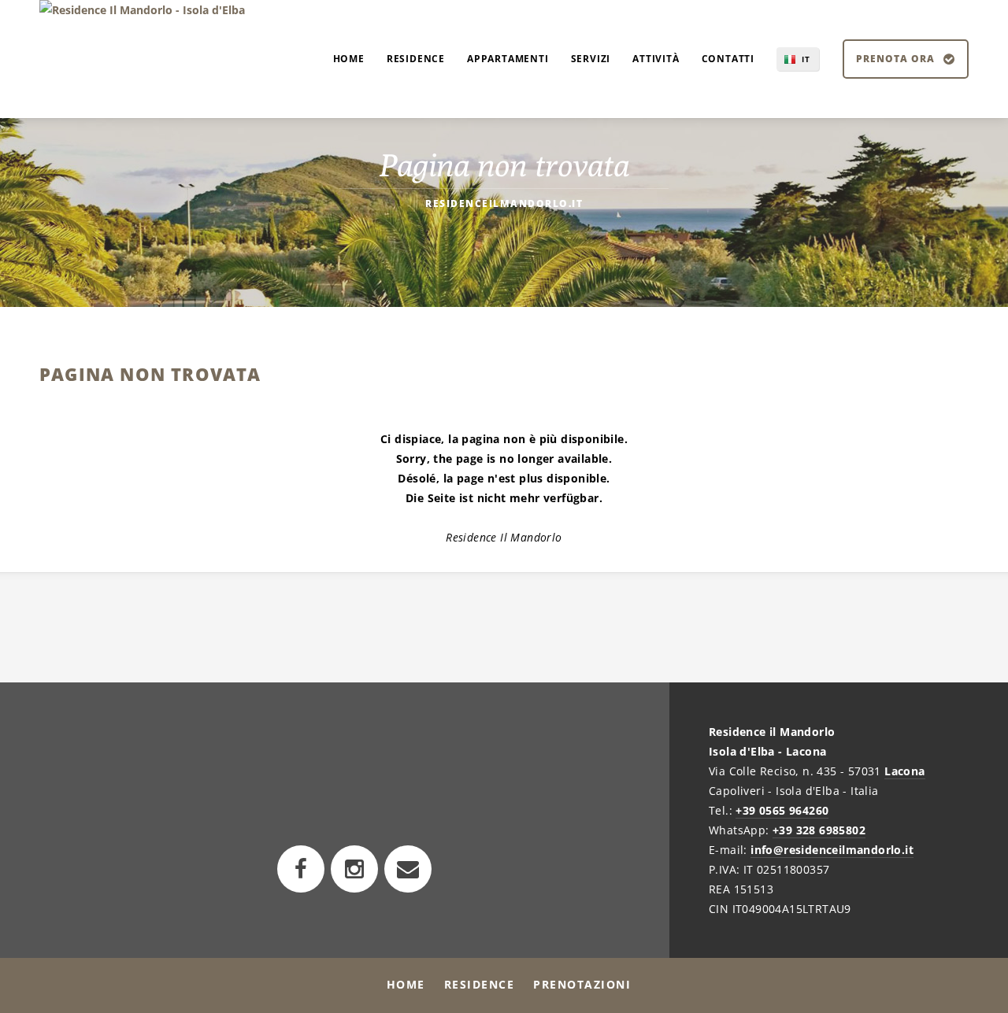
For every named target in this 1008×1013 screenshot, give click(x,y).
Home (406, 984)
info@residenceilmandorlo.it (832, 849)
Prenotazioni (582, 984)
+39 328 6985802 (819, 830)
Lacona (904, 770)
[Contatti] (408, 869)
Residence (479, 984)
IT (806, 59)
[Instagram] (354, 869)
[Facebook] (300, 869)
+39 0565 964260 (782, 810)
